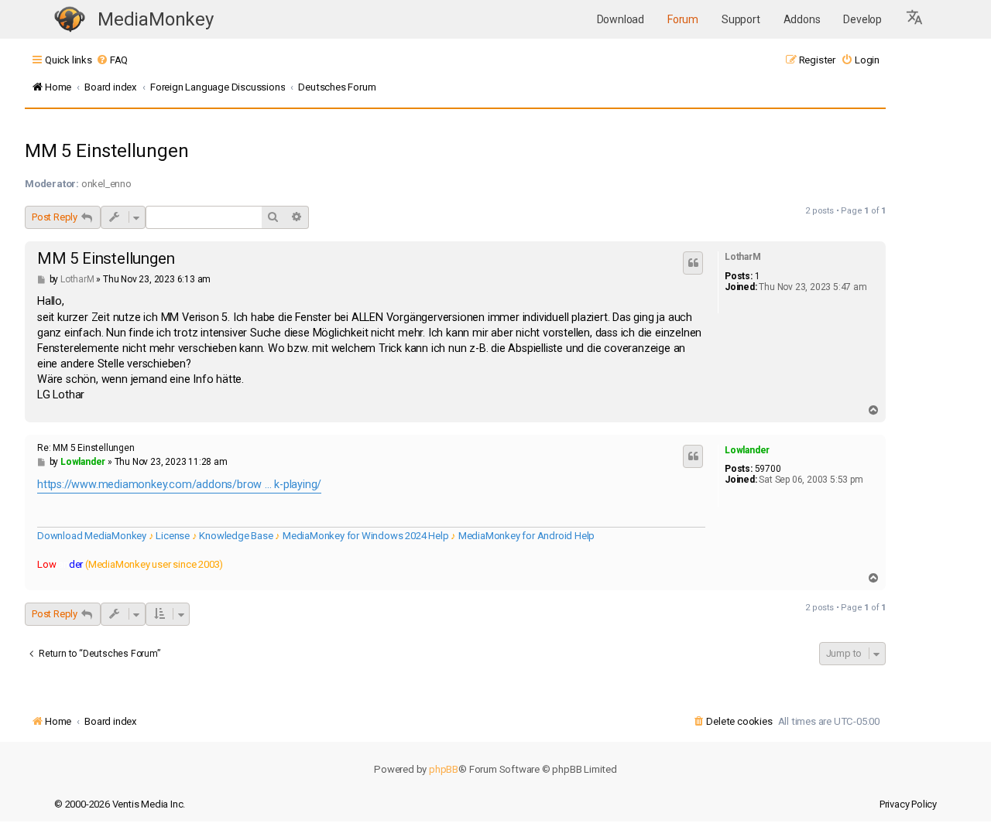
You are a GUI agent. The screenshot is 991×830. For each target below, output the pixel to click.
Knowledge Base (236, 535)
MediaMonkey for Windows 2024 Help (365, 535)
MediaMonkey (156, 19)
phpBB (443, 769)
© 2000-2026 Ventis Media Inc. (119, 804)
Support (741, 19)
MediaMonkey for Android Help (526, 535)
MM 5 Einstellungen (106, 151)
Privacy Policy (908, 804)
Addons (802, 19)
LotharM (743, 256)
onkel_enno (106, 184)
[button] (915, 19)
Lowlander (747, 450)
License (173, 535)
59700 (768, 468)
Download (620, 19)
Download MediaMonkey (91, 535)
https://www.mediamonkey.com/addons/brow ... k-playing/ (179, 484)
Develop (862, 19)
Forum (682, 19)
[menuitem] (112, 60)
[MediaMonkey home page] (69, 19)
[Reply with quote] (693, 263)
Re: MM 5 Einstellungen (86, 447)
